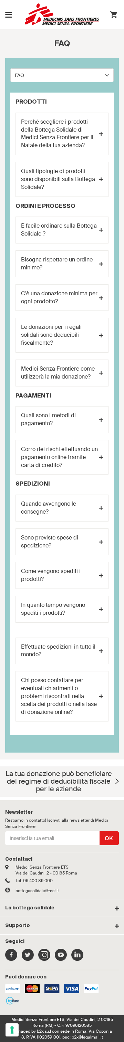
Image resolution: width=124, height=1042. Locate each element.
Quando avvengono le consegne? (48, 507)
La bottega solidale (29, 908)
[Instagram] (44, 958)
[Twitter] (28, 958)
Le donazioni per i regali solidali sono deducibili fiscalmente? (51, 334)
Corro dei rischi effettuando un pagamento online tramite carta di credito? (59, 457)
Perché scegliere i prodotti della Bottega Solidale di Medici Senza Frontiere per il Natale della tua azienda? (57, 133)
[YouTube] (61, 958)
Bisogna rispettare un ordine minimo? (57, 263)
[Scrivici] (10, 890)
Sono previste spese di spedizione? (49, 541)
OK (109, 838)
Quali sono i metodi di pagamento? (48, 419)
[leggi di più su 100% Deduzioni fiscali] (117, 781)
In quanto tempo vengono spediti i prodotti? (53, 608)
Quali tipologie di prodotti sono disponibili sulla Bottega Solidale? (58, 179)
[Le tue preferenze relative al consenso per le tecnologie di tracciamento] (12, 1029)
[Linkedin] (77, 958)
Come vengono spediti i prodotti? (51, 575)
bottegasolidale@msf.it (37, 890)
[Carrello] (113, 15)
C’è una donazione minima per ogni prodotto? (59, 297)
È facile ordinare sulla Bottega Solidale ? (59, 229)
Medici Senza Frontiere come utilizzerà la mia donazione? (58, 372)
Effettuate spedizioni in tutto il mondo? (58, 650)
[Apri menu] (8, 14)
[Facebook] (11, 958)
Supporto (17, 925)
